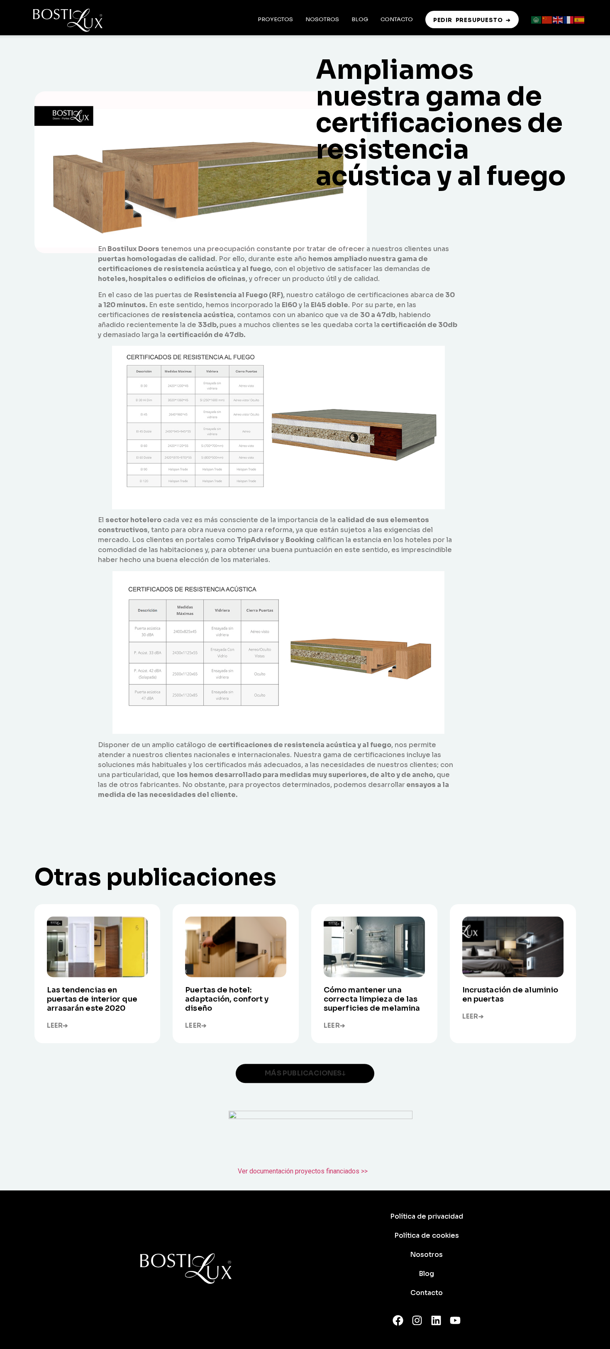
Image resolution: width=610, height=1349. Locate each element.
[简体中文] (547, 19)
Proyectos (275, 19)
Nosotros (322, 19)
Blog (359, 19)
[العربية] (536, 19)
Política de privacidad (426, 1216)
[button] (305, 1073)
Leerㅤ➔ (57, 1026)
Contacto (397, 19)
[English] (558, 19)
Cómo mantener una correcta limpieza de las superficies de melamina (372, 999)
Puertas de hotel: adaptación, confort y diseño (226, 999)
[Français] (569, 19)
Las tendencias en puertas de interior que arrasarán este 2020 (92, 999)
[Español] (579, 19)
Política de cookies (426, 1235)
